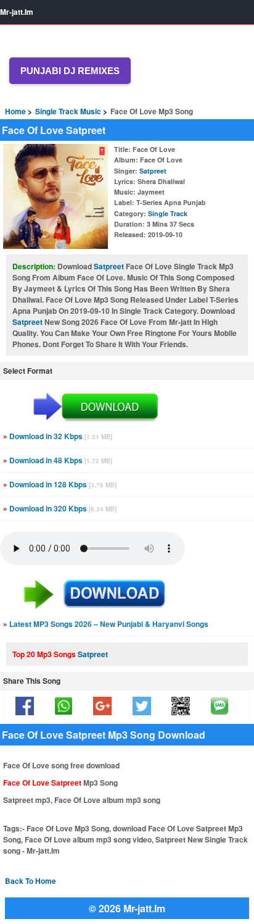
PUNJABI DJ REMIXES (70, 70)
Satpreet (152, 170)
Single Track (167, 213)
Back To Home (30, 880)
